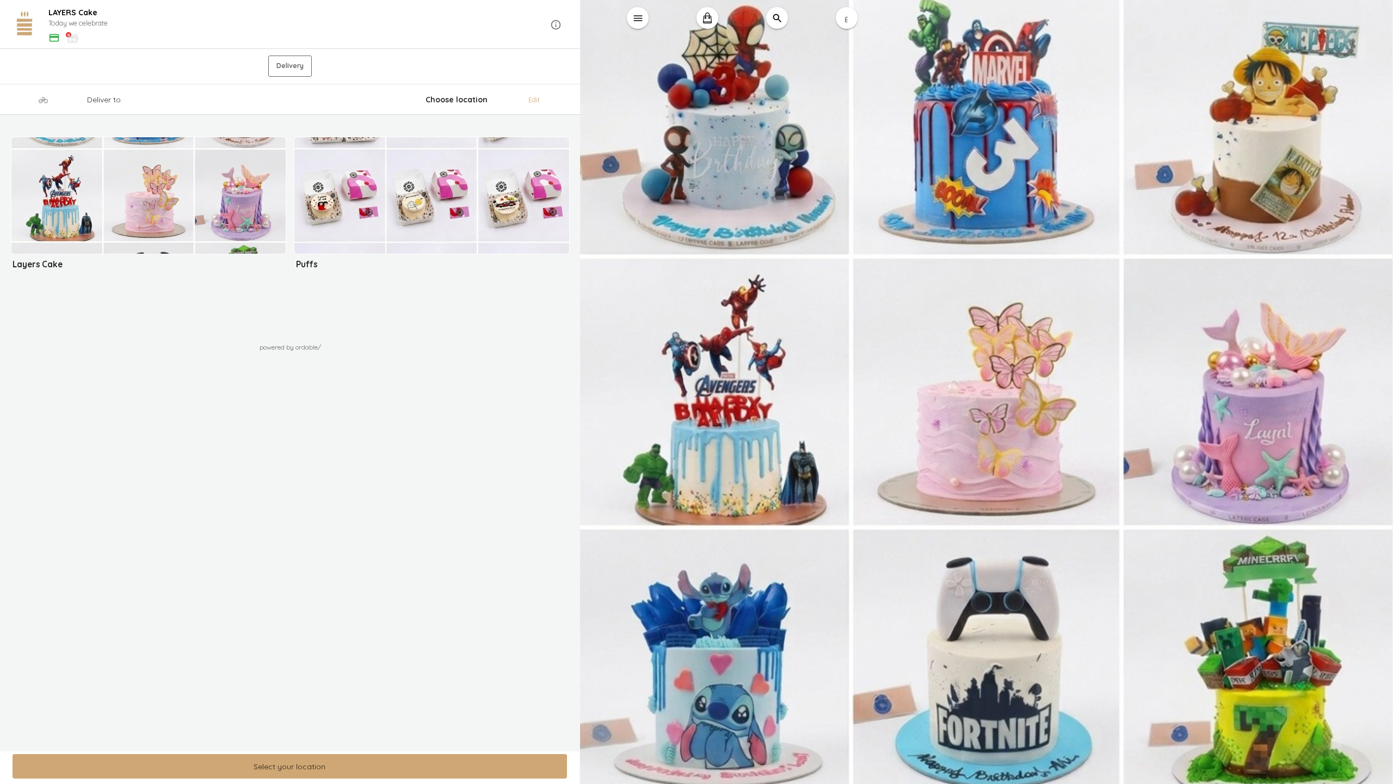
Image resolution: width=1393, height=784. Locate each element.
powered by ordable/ (290, 347)
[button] (290, 25)
